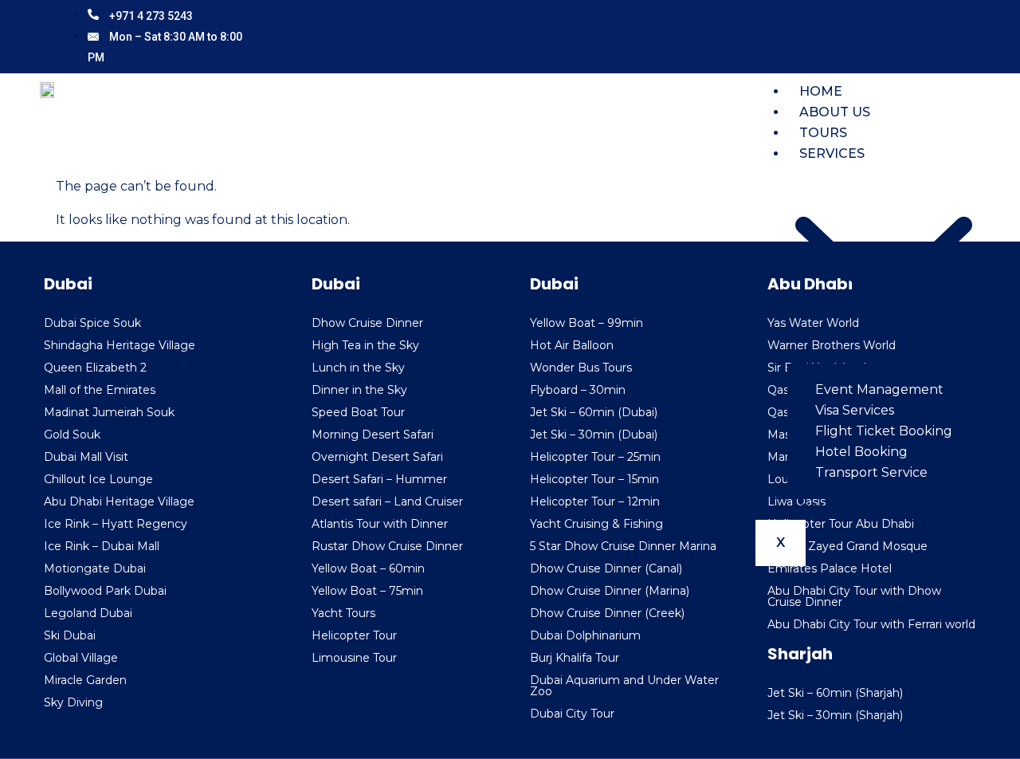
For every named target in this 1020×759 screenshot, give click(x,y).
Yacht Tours (343, 613)
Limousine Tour (354, 658)
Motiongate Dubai (95, 568)
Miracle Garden (85, 680)
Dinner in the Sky (359, 390)
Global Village (81, 658)
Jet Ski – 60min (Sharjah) (835, 693)
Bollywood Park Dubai (105, 591)
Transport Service (871, 472)
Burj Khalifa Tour (574, 658)
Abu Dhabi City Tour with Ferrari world (871, 624)
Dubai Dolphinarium (585, 635)
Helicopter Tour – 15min (594, 479)
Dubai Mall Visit (86, 457)
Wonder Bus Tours (581, 367)
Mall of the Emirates (99, 390)
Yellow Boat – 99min (586, 323)
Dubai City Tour (572, 713)
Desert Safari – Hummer (379, 479)
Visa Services (854, 410)
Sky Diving (73, 702)
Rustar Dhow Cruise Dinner (387, 546)
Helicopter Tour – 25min (595, 457)
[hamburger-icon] (959, 104)
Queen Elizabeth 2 (95, 367)
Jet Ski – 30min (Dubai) (593, 434)
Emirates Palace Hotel (829, 568)
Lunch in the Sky (358, 367)
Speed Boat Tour (358, 412)
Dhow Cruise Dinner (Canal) (606, 568)
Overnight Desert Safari (377, 457)
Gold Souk (72, 434)
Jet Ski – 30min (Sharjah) (835, 715)
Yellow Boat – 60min (368, 568)
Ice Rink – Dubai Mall (101, 546)
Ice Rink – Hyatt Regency (115, 524)
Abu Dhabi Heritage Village (119, 501)
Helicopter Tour (354, 635)
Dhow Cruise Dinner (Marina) (609, 591)
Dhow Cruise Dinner (367, 323)
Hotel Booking (861, 451)
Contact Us (843, 509)
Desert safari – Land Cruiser (387, 501)
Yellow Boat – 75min (367, 591)
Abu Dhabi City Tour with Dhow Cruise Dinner (854, 596)
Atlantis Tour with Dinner (380, 524)
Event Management (879, 389)
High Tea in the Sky (365, 345)
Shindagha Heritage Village (119, 345)
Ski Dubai (70, 635)
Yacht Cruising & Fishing (596, 524)
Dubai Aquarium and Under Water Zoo (624, 685)
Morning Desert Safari (373, 434)
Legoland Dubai (88, 613)
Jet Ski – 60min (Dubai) (593, 412)
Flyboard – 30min (578, 390)
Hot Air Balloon (572, 345)
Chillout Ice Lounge (98, 479)
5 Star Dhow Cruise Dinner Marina (623, 546)
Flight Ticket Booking (883, 430)
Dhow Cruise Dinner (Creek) (607, 613)
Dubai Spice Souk (92, 323)
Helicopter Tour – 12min (595, 501)
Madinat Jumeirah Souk (109, 412)
